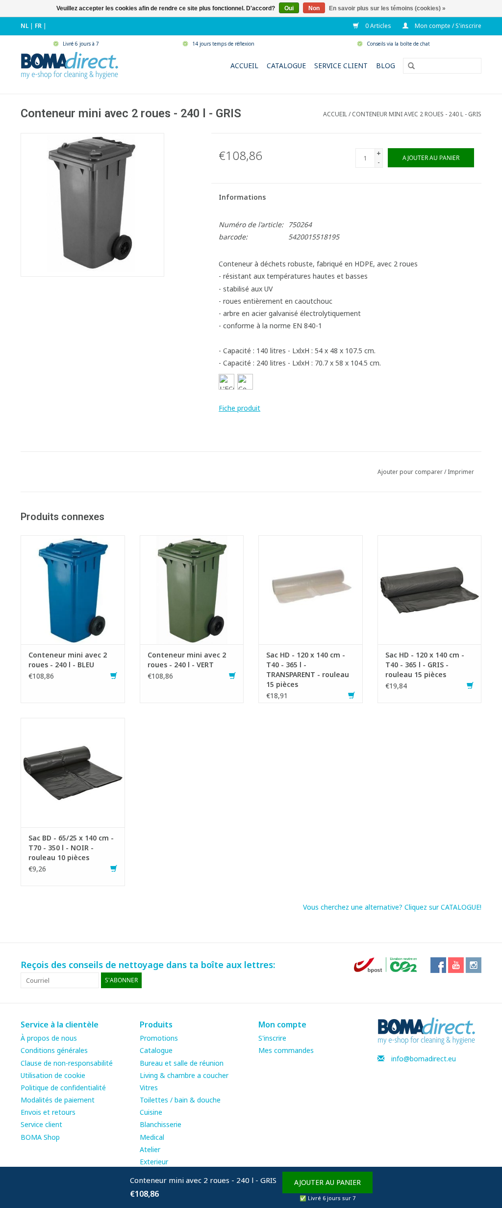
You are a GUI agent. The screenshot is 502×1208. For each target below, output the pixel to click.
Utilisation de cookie (53, 1075)
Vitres (149, 1087)
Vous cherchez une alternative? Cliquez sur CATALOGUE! (392, 907)
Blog (385, 65)
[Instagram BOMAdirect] (473, 965)
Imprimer (461, 472)
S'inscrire (272, 1038)
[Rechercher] (408, 66)
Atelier (150, 1149)
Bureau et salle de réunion (182, 1063)
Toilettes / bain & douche (180, 1099)
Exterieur (154, 1161)
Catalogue (286, 65)
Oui (289, 8)
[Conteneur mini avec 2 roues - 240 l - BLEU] (73, 589)
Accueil (244, 65)
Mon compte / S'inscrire (447, 26)
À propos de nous (49, 1038)
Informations (242, 197)
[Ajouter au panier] (113, 676)
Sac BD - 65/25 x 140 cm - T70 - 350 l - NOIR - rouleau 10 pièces (71, 847)
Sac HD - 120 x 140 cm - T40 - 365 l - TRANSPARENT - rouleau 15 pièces (307, 669)
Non (314, 8)
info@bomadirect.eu (423, 1058)
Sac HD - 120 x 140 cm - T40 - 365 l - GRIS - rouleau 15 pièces (424, 664)
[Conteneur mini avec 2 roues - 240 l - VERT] (192, 589)
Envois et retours (48, 1112)
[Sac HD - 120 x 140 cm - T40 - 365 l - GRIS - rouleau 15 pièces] (429, 589)
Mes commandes (286, 1050)
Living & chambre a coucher (184, 1075)
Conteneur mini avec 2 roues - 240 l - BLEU (67, 659)
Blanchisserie (160, 1124)
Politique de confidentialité (63, 1087)
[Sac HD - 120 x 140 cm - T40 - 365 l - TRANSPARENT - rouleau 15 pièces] (310, 589)
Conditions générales (54, 1050)
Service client (341, 65)
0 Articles (377, 26)
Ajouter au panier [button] (327, 1182)
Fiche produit (239, 408)
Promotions (159, 1038)
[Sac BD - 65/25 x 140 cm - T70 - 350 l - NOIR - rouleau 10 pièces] (73, 772)
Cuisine (151, 1112)
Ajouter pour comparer (410, 472)
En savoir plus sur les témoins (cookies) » (387, 8)
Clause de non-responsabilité (67, 1063)
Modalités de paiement (58, 1099)
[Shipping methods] (386, 964)
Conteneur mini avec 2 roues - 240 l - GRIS (416, 114)
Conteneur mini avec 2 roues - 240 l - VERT (187, 659)
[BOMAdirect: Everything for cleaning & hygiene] (70, 64)
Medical (152, 1137)
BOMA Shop (40, 1137)
